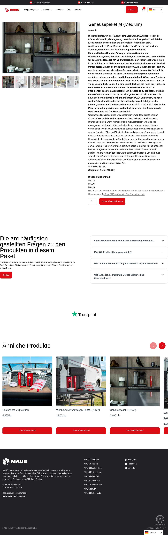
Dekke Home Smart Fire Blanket (140, 190)
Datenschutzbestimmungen (14, 493)
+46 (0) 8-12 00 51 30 (11, 485)
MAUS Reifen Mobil (92, 493)
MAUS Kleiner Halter (93, 485)
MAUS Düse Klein (92, 476)
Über (69, 10)
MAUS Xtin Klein (91, 460)
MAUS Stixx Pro (91, 464)
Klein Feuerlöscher (112, 190)
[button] (27, 430)
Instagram (132, 460)
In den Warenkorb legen (112, 201)
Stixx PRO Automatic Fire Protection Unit (124, 194)
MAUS (91, 180)
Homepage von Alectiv (156, 528)
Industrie (78, 10)
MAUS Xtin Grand (92, 480)
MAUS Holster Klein (93, 468)
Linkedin (131, 468)
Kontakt (131, 10)
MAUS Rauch (90, 489)
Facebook (132, 464)
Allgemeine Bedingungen (13, 496)
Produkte (46, 10)
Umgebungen (30, 10)
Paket (58, 10)
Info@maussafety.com (12, 487)
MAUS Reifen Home (93, 472)
